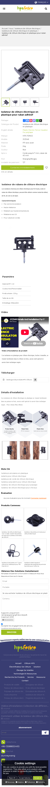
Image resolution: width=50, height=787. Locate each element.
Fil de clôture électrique (35, 688)
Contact (25, 681)
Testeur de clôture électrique (14, 688)
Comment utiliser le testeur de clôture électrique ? (25, 716)
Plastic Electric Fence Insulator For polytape (35, 131)
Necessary (11, 782)
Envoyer (11, 632)
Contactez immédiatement (22, 167)
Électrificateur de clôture (20, 667)
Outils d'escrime (10, 695)
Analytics (21, 782)
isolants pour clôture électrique (13, 476)
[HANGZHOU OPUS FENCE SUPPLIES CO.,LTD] (25, 9)
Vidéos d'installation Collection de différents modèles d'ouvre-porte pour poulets (25, 706)
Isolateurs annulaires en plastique (14, 473)
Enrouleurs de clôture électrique (36, 691)
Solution (37, 667)
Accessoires (8, 620)
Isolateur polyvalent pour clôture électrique (18, 482)
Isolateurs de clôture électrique (27, 29)
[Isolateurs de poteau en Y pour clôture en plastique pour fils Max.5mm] (12, 550)
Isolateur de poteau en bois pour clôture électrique (35, 533)
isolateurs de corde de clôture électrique (17, 479)
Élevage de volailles (25, 670)
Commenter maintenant (38, 498)
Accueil (5, 29)
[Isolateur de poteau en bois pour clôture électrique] (35, 519)
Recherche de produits (15, 677)
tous (11, 29)
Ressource (40, 677)
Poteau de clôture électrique (14, 698)
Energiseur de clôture (34, 685)
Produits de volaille (11, 685)
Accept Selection (25, 778)
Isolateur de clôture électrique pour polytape (19, 485)
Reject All (12, 778)
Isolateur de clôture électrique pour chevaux (19, 488)
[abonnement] (45, 733)
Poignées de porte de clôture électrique (36, 698)
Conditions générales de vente (11, 628)
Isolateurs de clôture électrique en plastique (19, 31)
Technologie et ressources (25, 674)
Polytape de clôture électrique (14, 691)
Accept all (37, 778)
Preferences (31, 782)
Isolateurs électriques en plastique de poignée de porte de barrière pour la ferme (35, 564)
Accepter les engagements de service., (17, 627)
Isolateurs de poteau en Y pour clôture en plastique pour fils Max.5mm (12, 564)
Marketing (41, 782)
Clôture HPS (29, 663)
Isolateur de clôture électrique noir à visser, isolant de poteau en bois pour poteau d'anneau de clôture (12, 534)
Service (30, 677)
